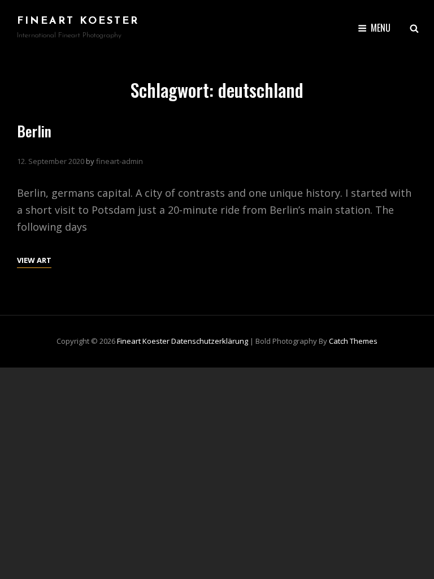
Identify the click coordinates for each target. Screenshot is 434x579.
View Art (34, 259)
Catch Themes (353, 341)
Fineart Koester (78, 21)
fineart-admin (119, 161)
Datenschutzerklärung (209, 341)
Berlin (34, 131)
